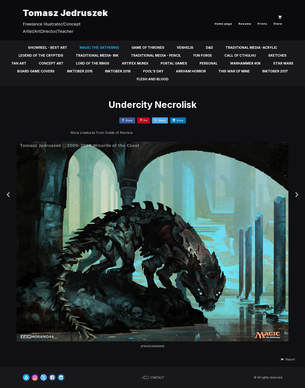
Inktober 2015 (80, 71)
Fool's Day (153, 71)
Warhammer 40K (245, 63)
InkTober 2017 (275, 71)
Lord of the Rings (92, 63)
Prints (262, 23)
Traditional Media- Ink (97, 55)
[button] (288, 359)
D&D (209, 47)
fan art (19, 63)
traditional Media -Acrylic (251, 47)
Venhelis (185, 47)
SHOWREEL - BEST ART (47, 47)
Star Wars (283, 63)
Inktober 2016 (118, 71)
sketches (277, 55)
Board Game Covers (36, 71)
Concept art (51, 63)
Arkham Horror (191, 71)
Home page (223, 23)
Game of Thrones (148, 47)
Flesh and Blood (152, 79)
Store (277, 23)
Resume (244, 23)
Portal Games (174, 63)
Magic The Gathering (99, 47)
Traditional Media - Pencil (156, 55)
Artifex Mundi (135, 63)
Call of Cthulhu (240, 55)
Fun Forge (202, 55)
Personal (209, 63)
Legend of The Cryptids (40, 55)
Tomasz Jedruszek (65, 12)
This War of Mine (234, 71)
